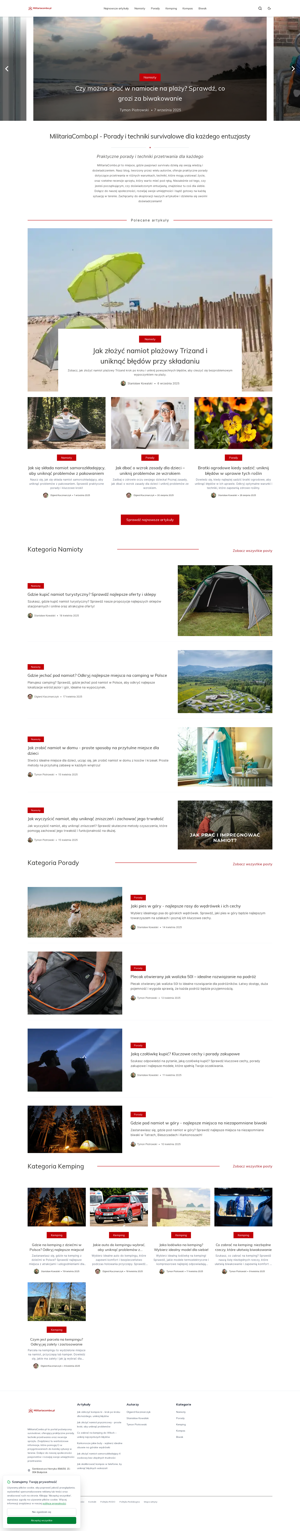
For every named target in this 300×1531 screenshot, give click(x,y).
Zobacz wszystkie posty (252, 550)
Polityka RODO (107, 1501)
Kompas (187, 8)
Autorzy (133, 1404)
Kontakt (92, 1501)
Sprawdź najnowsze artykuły (150, 520)
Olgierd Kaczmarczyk (139, 1412)
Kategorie (183, 1404)
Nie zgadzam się (41, 1511)
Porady (155, 8)
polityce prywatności (54, 1503)
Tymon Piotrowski (137, 1424)
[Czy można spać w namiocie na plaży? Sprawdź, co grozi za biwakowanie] (150, 69)
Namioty (139, 8)
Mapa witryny (150, 1501)
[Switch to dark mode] (269, 8)
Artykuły (83, 1404)
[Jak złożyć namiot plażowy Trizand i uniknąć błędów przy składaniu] (150, 310)
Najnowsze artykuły (116, 8)
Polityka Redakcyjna (129, 1501)
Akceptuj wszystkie (41, 1520)
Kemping (171, 8)
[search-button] (260, 8)
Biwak (202, 8)
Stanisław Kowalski (138, 1418)
